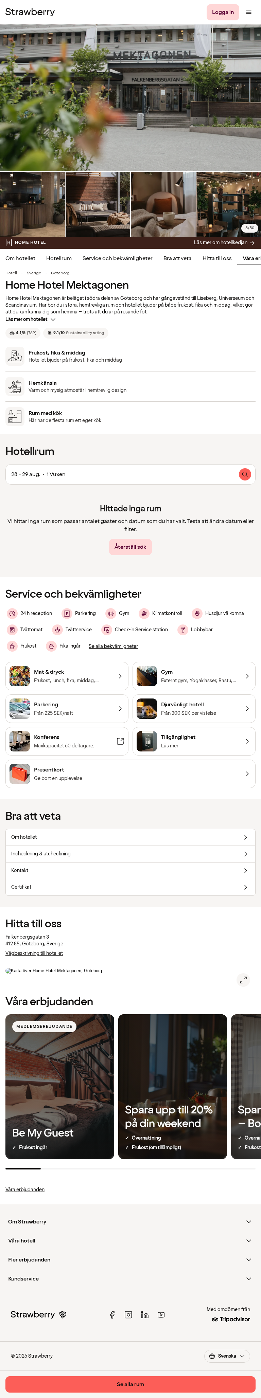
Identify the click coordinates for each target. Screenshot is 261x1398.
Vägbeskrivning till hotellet (34, 953)
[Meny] (249, 12)
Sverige (34, 273)
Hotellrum (59, 258)
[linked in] (145, 1315)
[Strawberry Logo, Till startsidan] (30, 12)
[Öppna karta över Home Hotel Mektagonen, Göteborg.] (243, 980)
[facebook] (112, 1315)
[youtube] (161, 1315)
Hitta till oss (217, 258)
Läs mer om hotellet (26, 319)
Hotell (11, 273)
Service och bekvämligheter (118, 258)
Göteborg (60, 273)
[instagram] (128, 1315)
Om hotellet (20, 258)
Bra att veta (177, 258)
